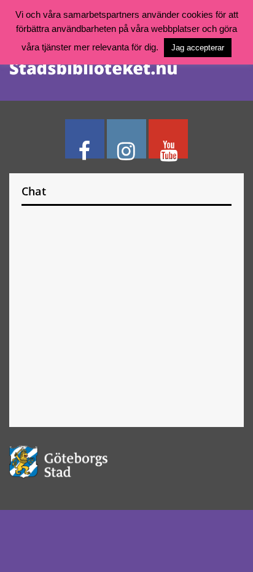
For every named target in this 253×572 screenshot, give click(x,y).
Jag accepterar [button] (197, 47)
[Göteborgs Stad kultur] (126, 461)
